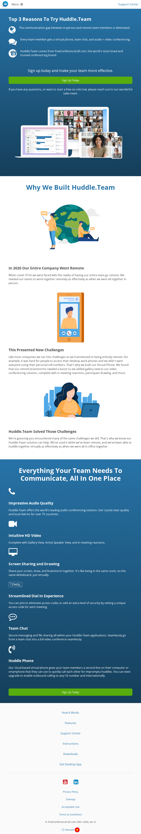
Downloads (70, 754)
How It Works (70, 713)
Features (70, 723)
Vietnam (69, 829)
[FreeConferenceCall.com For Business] (6, 4)
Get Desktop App (70, 764)
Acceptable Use (70, 807)
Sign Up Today (70, 692)
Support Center (128, 4)
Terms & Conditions (70, 814)
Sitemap (70, 799)
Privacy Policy (70, 791)
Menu (16, 4)
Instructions (70, 744)
